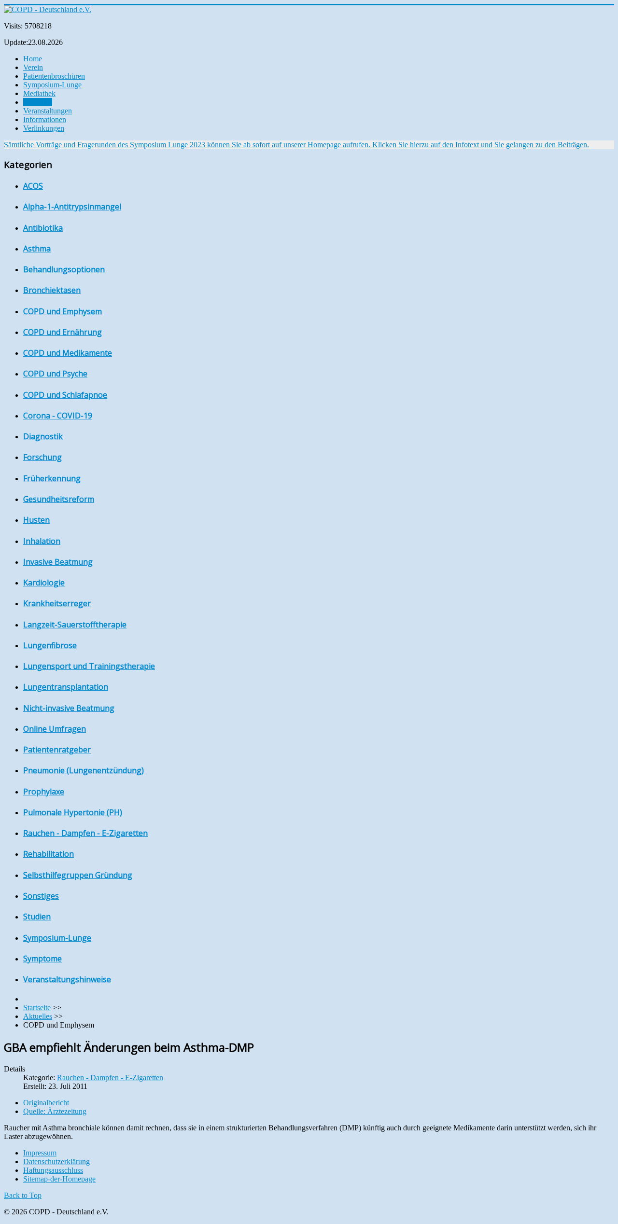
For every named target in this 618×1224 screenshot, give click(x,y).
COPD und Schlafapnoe (65, 394)
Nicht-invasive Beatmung (68, 708)
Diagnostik (43, 436)
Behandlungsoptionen (64, 269)
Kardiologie (44, 582)
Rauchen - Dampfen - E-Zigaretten (85, 833)
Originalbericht (46, 1103)
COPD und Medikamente (67, 353)
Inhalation (41, 541)
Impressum (39, 1153)
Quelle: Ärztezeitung (54, 1111)
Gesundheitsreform (58, 499)
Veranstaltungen (47, 111)
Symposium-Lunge (52, 85)
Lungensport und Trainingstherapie (89, 666)
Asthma (37, 248)
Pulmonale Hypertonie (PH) (72, 812)
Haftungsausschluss (53, 1170)
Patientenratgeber (57, 749)
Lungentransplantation (65, 687)
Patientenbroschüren (54, 76)
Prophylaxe (43, 791)
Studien (37, 916)
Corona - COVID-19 (57, 415)
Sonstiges (41, 895)
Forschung (42, 457)
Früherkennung (52, 478)
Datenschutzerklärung (56, 1161)
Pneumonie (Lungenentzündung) (83, 770)
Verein (33, 67)
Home (32, 59)
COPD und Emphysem (62, 311)
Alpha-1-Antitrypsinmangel (72, 206)
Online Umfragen (54, 728)
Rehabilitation (48, 853)
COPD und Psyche (55, 373)
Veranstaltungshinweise (67, 979)
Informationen (44, 119)
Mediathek (39, 93)
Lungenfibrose (50, 645)
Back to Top (23, 1195)
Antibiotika (43, 228)
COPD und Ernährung (62, 332)
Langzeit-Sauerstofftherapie (74, 624)
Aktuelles (37, 102)
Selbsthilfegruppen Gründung (77, 875)
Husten (36, 520)
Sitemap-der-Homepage (59, 1179)
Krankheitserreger (57, 603)
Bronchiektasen (52, 290)
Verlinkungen (43, 128)
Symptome (42, 958)
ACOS (33, 186)
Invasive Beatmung (58, 561)
